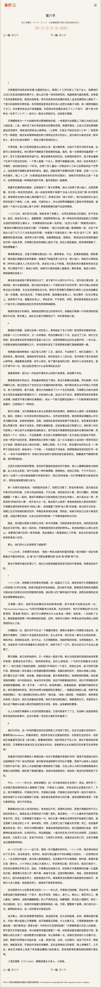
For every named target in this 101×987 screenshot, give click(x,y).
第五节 (15, 35)
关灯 (37, 28)
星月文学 (16, 5)
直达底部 (63, 28)
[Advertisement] (50, 59)
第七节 (62, 35)
